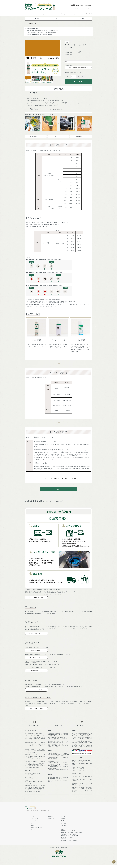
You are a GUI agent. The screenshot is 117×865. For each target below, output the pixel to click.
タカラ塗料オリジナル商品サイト (68, 837)
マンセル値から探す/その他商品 (43, 14)
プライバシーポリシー (35, 830)
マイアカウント (67, 9)
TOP (114, 862)
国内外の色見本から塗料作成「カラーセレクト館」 (72, 832)
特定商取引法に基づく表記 (36, 827)
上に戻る (58, 489)
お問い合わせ (89, 9)
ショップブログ (51, 816)
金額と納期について (35, 136)
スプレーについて (58, 18)
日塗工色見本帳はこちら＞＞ (58, 100)
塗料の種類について (81, 136)
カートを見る (64, 823)
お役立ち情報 (76, 14)
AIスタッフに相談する (36, 650)
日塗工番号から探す (62, 14)
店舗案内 (33, 825)
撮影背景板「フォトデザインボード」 (69, 840)
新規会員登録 (76, 9)
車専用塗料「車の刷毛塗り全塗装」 (68, 834)
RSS (49, 818)
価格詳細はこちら (68, 54)
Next (58, 58)
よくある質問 (81, 18)
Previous (27, 58)
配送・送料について (35, 818)
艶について (58, 136)
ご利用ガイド (36, 18)
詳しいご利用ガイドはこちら (36, 597)
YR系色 (30, 23)
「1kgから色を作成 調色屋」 (36, 690)
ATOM (52, 818)
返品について (33, 820)
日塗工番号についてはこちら (36, 633)
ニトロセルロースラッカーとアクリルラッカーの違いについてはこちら (58, 478)
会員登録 (63, 818)
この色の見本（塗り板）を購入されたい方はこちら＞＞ (59, 110)
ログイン (83, 9)
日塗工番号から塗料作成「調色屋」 (68, 830)
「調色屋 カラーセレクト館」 (36, 708)
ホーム (26, 23)
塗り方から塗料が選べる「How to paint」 (70, 835)
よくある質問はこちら (36, 670)
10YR (35, 23)
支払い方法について (35, 823)
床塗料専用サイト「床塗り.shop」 (68, 839)
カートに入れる (80, 81)
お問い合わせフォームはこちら (36, 657)
